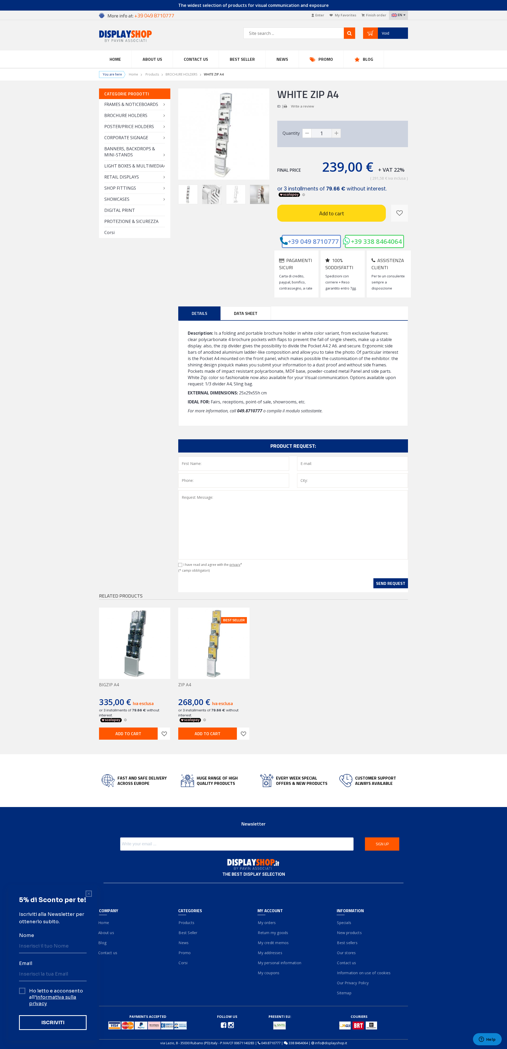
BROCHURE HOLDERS (181, 74)
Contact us (196, 59)
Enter (319, 15)
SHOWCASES (116, 199)
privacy (234, 564)
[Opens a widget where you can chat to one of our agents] (487, 1039)
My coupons (268, 972)
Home (115, 59)
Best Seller (242, 59)
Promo (325, 59)
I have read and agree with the (213, 564)
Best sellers (347, 942)
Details (199, 313)
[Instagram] (231, 1024)
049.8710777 (270, 1043)
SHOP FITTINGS (120, 188)
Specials (344, 922)
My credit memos (273, 942)
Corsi (109, 232)
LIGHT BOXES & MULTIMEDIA (133, 166)
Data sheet (245, 313)
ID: (279, 106)
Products (152, 74)
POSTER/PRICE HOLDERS (129, 126)
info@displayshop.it (331, 1043)
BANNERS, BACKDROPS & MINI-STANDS (129, 152)
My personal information (279, 962)
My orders (266, 922)
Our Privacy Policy (353, 982)
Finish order (376, 15)
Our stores (346, 952)
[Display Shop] (134, 36)
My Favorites (345, 15)
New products (349, 932)
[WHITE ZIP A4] (188, 194)
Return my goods (272, 932)
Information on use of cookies (364, 972)
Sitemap (344, 992)
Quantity (291, 133)
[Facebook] (224, 1024)
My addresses (269, 952)
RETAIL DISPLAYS (121, 177)
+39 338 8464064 (376, 241)
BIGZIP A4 (109, 685)
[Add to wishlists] (164, 734)
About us (106, 932)
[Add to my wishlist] (399, 213)
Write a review (302, 106)
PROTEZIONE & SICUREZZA (131, 221)
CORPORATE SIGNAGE (126, 138)
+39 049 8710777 (313, 241)
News (282, 59)
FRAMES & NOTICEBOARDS (131, 104)
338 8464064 (298, 1043)
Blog (368, 59)
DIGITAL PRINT (119, 210)
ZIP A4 (184, 685)
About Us (152, 59)
